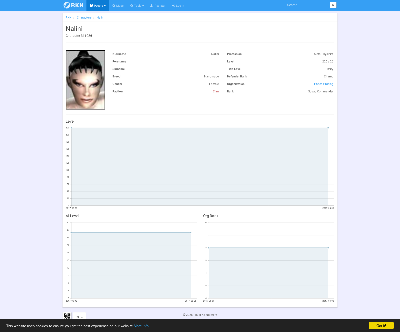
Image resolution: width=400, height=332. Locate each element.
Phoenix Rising (323, 84)
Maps (120, 5)
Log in (179, 5)
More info (141, 325)
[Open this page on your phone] (66, 316)
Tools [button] (138, 5)
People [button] (98, 5)
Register (159, 5)
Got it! (381, 325)
